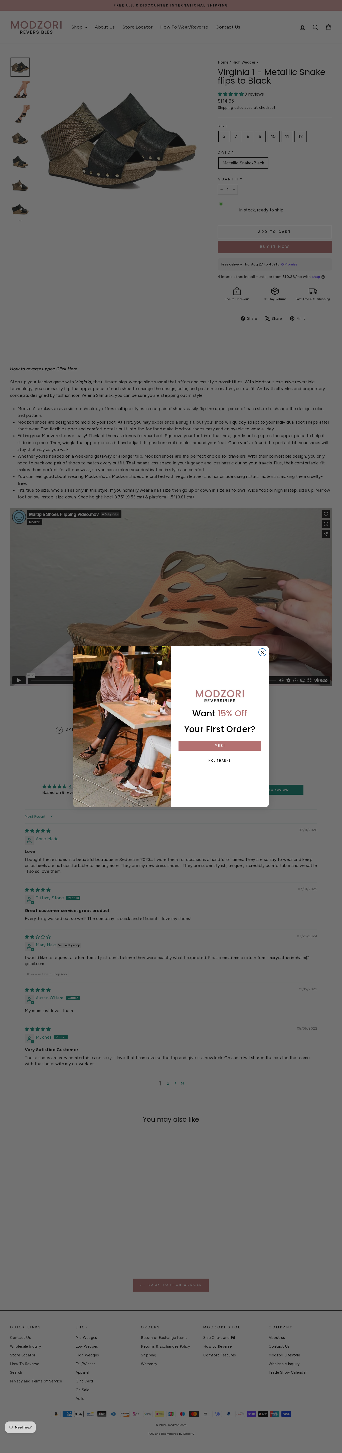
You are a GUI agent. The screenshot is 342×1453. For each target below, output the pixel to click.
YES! (220, 745)
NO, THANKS (220, 760)
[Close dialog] (262, 652)
